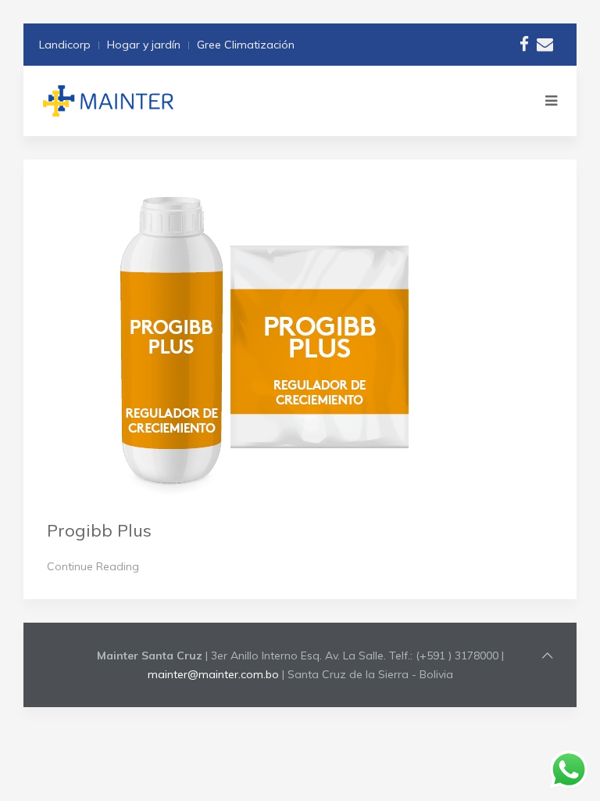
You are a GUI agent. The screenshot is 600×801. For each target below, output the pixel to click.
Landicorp (65, 45)
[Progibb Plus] (265, 339)
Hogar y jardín (143, 45)
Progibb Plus (99, 530)
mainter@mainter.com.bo (213, 674)
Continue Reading (93, 566)
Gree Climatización (246, 45)
